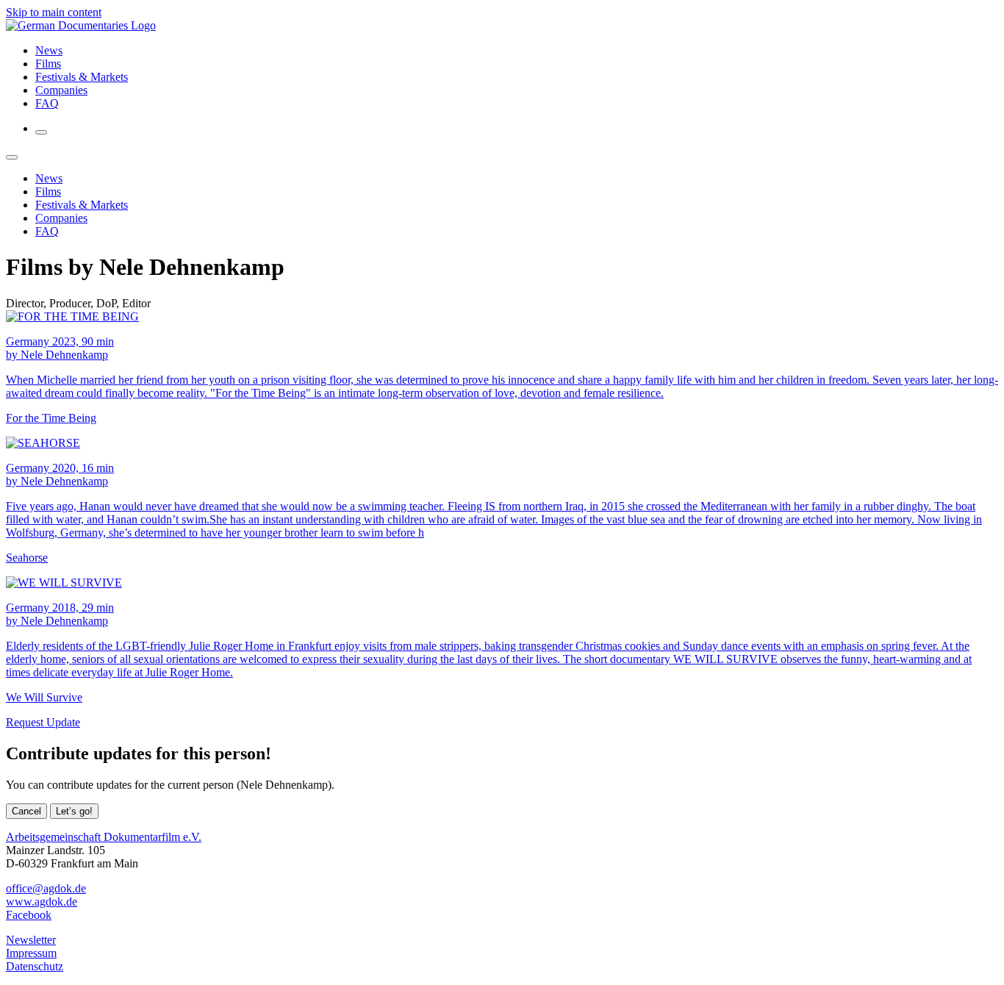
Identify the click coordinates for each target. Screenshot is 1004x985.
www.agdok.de (41, 901)
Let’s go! (74, 811)
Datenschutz (34, 966)
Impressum (31, 953)
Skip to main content (53, 12)
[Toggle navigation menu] (41, 132)
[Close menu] (12, 157)
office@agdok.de (46, 888)
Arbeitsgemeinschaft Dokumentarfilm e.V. (103, 837)
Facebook (28, 915)
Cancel (26, 811)
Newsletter (31, 940)
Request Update (43, 722)
